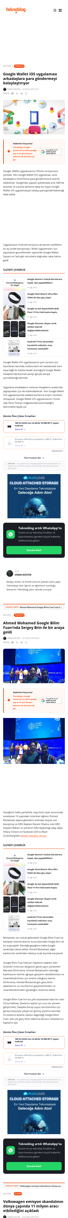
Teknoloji (19, 66)
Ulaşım (18, 1193)
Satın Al (19, 429)
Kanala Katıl (34, 550)
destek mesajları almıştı (33, 835)
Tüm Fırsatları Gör (32, 457)
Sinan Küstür (13, 89)
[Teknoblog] (15, 10)
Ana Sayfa (7, 66)
